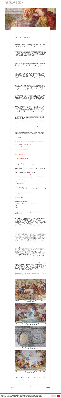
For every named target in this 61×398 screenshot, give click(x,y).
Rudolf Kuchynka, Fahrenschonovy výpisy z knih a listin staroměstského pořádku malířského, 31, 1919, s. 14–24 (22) (30, 237)
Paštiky (44, 377)
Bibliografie (13, 5)
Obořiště (40, 377)
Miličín (32, 377)
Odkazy (17, 5)
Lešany (26, 377)
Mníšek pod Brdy (36, 377)
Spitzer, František (13, 387)
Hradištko (22, 377)
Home (6, 5)
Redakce (25, 5)
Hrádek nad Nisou (17, 377)
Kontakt (28, 5)
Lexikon (8, 5)
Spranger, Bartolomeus (46, 387)
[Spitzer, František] (1, 199)
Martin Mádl (18, 32)
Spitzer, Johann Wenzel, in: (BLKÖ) (28, 273)
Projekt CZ (20, 5)
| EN (22, 5)
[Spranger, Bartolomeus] (59, 199)
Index (11, 5)
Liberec (29, 377)
